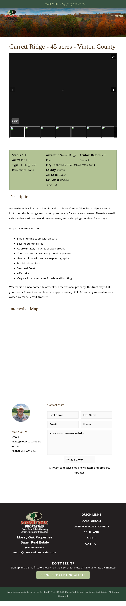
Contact (91, 543)
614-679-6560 (28, 451)
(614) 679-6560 (75, 4)
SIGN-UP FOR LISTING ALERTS (63, 575)
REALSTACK (49, 592)
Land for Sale (91, 521)
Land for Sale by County (91, 526)
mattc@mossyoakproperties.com (34, 552)
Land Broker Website (18, 592)
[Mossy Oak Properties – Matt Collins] (12, 16)
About (91, 538)
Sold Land (91, 532)
